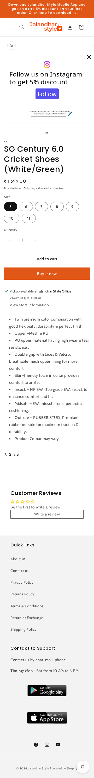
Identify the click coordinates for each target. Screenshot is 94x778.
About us (18, 559)
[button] (10, 27)
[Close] (89, 57)
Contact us (19, 570)
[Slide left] (35, 132)
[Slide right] (58, 132)
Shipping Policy (23, 629)
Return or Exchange (26, 617)
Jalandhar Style (38, 768)
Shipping (30, 188)
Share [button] (14, 454)
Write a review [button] (47, 514)
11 (28, 218)
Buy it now (47, 273)
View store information (29, 305)
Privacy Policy (21, 582)
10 (11, 218)
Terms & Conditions (27, 606)
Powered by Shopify (64, 768)
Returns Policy (22, 594)
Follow (47, 94)
